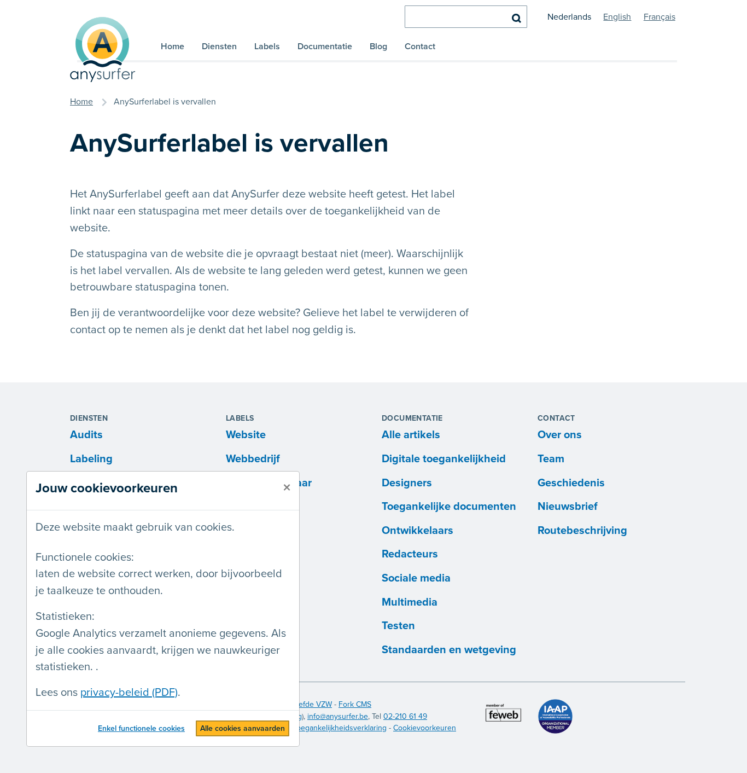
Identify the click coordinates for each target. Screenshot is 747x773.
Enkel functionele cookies (141, 728)
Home (172, 46)
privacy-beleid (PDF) (129, 692)
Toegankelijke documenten (449, 506)
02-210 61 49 (405, 716)
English (617, 16)
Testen (398, 625)
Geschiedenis (571, 483)
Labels (267, 46)
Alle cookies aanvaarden (242, 728)
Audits (86, 434)
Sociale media (416, 578)
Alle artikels (411, 434)
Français (659, 16)
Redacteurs (410, 554)
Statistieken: (65, 616)
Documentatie (324, 46)
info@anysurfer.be (337, 716)
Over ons (560, 434)
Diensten (219, 46)
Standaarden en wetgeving (449, 649)
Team (551, 459)
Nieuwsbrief (568, 506)
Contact (420, 46)
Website (246, 434)
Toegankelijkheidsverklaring (340, 728)
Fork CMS (355, 704)
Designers (407, 483)
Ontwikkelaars (417, 530)
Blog (378, 46)
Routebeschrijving (582, 530)
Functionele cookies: (85, 557)
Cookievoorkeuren (424, 728)
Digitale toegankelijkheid (444, 459)
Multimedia (409, 602)
